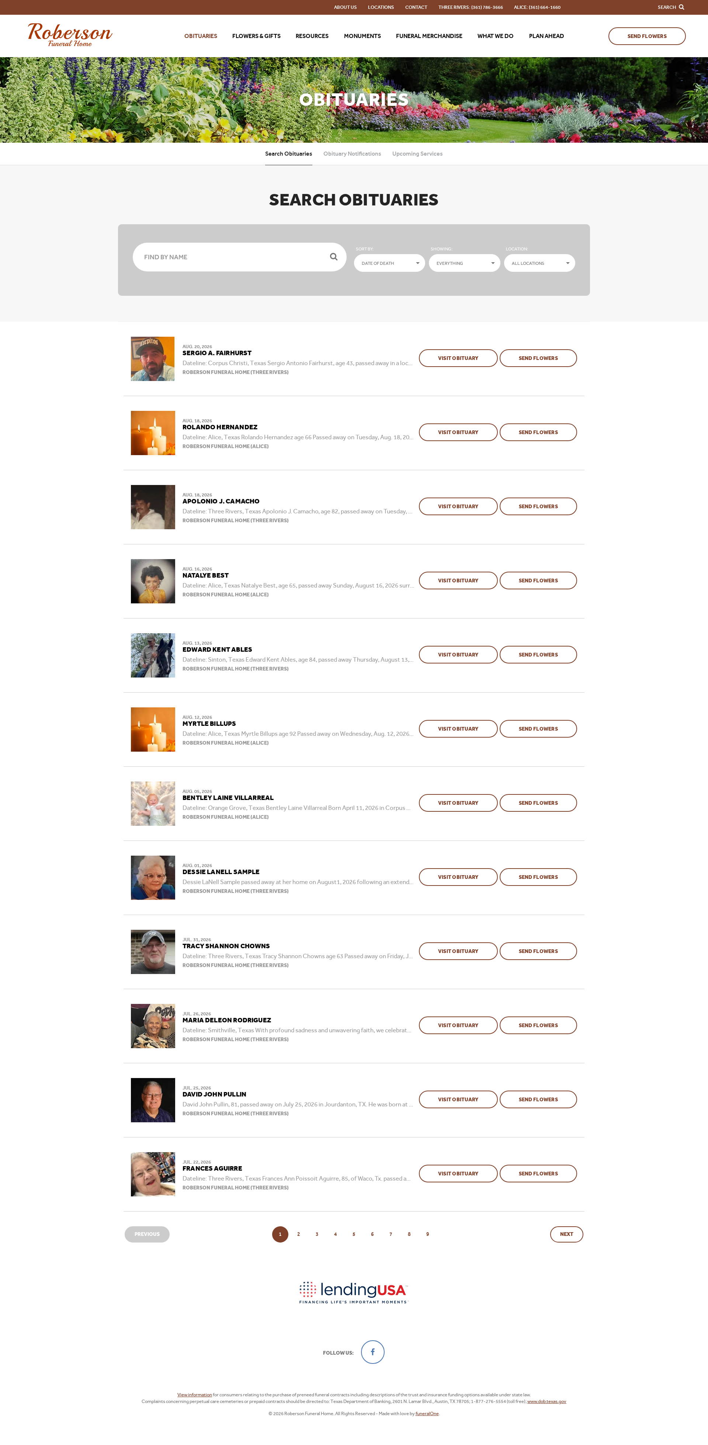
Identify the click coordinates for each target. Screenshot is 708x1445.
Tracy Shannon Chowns (226, 946)
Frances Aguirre (212, 1168)
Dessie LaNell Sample (221, 872)
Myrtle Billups (209, 724)
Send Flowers (647, 36)
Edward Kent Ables (217, 650)
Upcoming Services (417, 153)
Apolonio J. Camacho (221, 501)
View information (194, 1394)
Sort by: (365, 249)
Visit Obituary (468, 358)
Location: (517, 249)
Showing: (441, 249)
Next (566, 1234)
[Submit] (333, 257)
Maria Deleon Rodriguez (227, 1020)
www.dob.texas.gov (546, 1401)
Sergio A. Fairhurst (217, 353)
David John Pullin (214, 1094)
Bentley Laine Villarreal (228, 798)
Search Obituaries (288, 153)
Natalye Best (206, 575)
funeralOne (427, 1413)
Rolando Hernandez (220, 427)
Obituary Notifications (352, 153)
